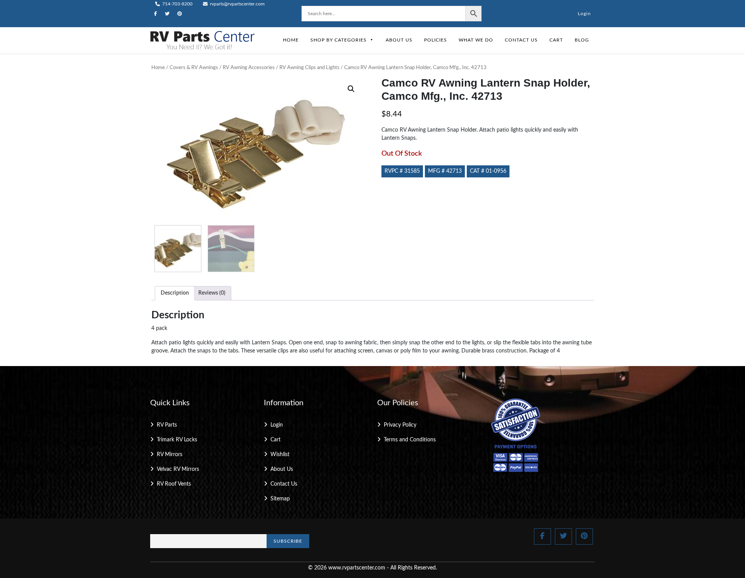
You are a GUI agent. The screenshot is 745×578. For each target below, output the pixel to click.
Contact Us (521, 40)
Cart (556, 40)
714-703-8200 (176, 4)
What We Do (476, 40)
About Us (399, 40)
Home (291, 40)
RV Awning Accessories (249, 67)
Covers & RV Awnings (194, 67)
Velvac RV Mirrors (178, 469)
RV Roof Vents (174, 484)
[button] (351, 89)
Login (584, 13)
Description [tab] (175, 293)
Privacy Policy (400, 425)
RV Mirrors (169, 454)
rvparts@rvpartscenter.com (237, 4)
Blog (582, 40)
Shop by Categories (338, 40)
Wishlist (279, 454)
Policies (435, 40)
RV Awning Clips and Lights (309, 67)
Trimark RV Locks (177, 440)
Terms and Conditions (410, 440)
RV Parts (167, 425)
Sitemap (280, 499)
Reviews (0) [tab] (211, 293)
